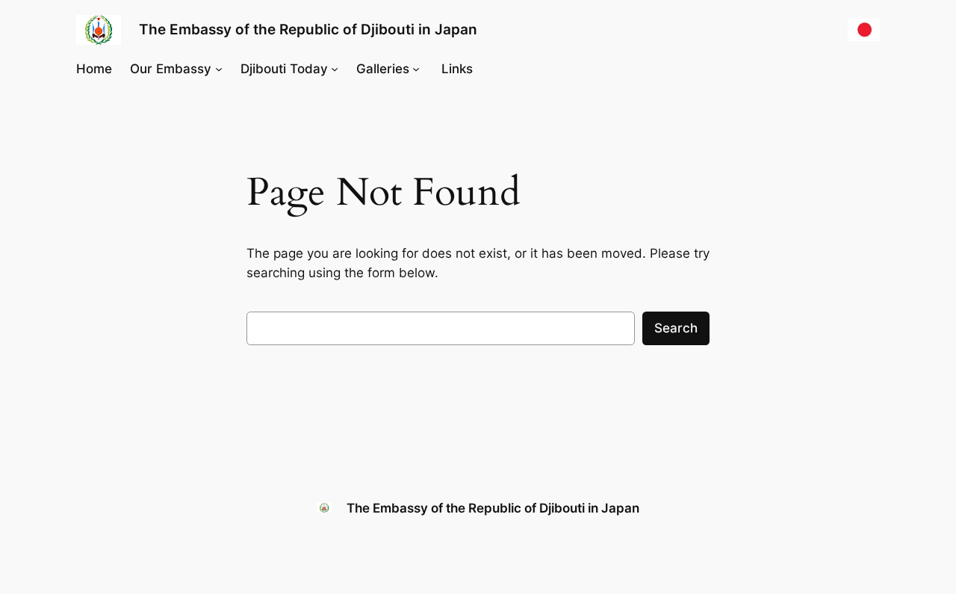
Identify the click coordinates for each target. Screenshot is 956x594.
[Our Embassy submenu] (219, 68)
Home (94, 68)
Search (676, 328)
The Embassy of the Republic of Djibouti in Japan (308, 29)
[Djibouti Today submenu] (334, 68)
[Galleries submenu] (416, 68)
